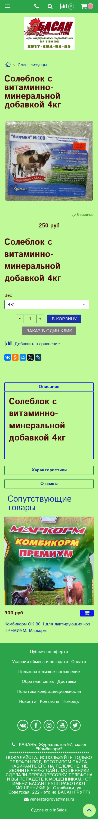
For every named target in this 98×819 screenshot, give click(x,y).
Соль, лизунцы (32, 65)
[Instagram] (49, 725)
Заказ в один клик (49, 331)
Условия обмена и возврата (40, 662)
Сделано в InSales (49, 810)
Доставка (66, 681)
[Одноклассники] (15, 357)
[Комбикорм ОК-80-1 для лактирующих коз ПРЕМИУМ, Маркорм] (49, 561)
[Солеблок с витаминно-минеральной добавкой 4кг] (49, 161)
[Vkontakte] (22, 725)
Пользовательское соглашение (49, 672)
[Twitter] (75, 725)
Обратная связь (38, 681)
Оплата (78, 662)
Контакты (49, 702)
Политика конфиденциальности (49, 692)
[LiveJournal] (38, 357)
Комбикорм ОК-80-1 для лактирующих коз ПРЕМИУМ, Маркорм (47, 627)
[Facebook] (35, 725)
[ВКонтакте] (7, 357)
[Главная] (8, 65)
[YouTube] (62, 725)
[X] (30, 357)
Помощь (70, 702)
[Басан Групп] (49, 32)
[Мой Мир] (23, 357)
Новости (27, 702)
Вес (8, 295)
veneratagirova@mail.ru (52, 799)
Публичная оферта (49, 652)
